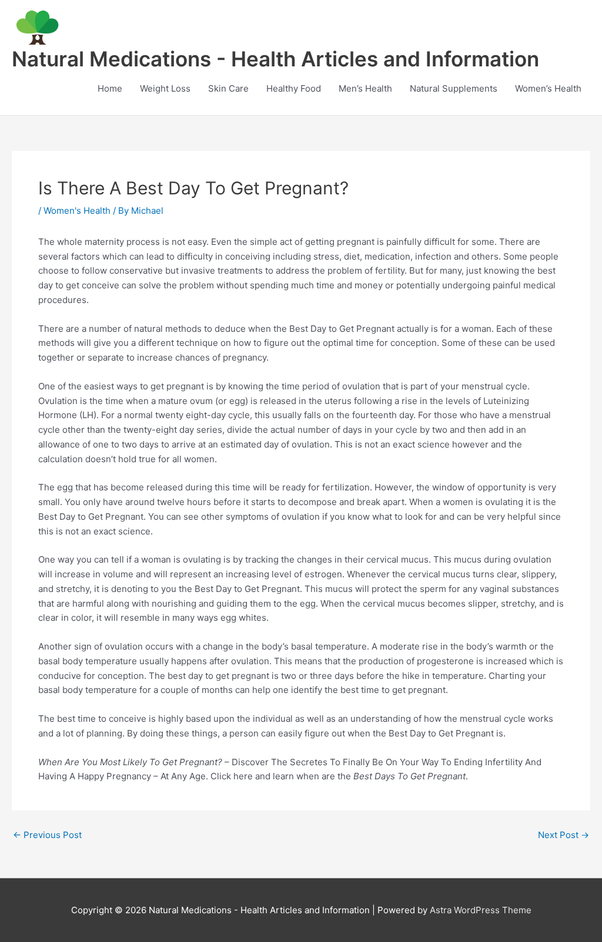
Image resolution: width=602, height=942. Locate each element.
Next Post (563, 834)
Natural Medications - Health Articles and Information (275, 58)
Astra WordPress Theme (480, 910)
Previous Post (47, 834)
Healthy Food (293, 88)
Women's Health (77, 210)
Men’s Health (365, 88)
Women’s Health (548, 88)
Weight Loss (165, 88)
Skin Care (228, 88)
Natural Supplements (453, 88)
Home (110, 88)
